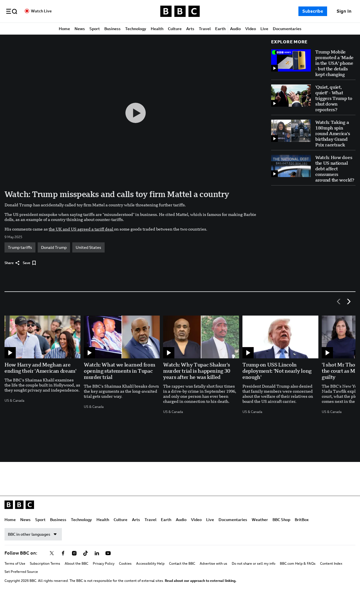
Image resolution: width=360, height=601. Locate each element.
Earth (220, 28)
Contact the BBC (182, 564)
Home (64, 28)
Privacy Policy (103, 564)
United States (88, 247)
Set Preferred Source (21, 572)
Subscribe (312, 11)
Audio (235, 28)
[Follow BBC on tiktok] (85, 553)
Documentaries (287, 28)
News (80, 28)
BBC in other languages (29, 534)
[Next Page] (348, 301)
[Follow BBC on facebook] (63, 553)
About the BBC (76, 564)
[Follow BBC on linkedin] (96, 553)
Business (112, 28)
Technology (135, 28)
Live (264, 28)
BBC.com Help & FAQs (298, 564)
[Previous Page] (338, 301)
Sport (94, 28)
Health (157, 28)
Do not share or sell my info (253, 564)
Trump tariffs (20, 247)
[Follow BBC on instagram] (74, 553)
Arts (190, 28)
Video (250, 28)
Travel (205, 28)
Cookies (125, 564)
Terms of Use (14, 564)
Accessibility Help (150, 564)
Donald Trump (54, 247)
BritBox (302, 519)
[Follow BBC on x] (51, 553)
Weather (260, 519)
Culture (175, 28)
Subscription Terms (45, 564)
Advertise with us (213, 564)
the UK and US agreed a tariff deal (81, 229)
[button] (11, 11)
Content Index (331, 564)
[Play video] (135, 113)
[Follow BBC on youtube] (108, 553)
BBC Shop (281, 519)
